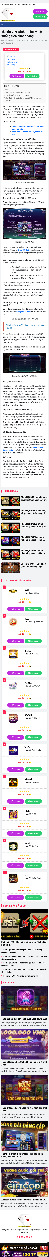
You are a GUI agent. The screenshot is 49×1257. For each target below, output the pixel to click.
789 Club (28, 683)
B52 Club (28, 843)
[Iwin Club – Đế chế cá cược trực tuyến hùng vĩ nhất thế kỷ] (13, 782)
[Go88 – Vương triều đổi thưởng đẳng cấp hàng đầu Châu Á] (13, 591)
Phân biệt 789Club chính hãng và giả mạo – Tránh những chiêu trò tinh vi (32, 538)
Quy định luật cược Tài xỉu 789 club (18, 95)
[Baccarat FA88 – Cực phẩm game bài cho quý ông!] (10, 567)
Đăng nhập (41, 16)
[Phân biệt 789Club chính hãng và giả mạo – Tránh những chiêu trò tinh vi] (10, 541)
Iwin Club (28, 779)
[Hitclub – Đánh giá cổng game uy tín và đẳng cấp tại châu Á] (13, 654)
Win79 (27, 747)
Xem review (34, 609)
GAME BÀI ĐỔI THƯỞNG (8, 40)
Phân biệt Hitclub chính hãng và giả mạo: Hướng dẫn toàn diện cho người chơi (34, 525)
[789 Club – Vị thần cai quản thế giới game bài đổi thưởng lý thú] (13, 686)
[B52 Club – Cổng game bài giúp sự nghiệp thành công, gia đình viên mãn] (13, 846)
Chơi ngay (18, 76)
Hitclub (27, 651)
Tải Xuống (33, 76)
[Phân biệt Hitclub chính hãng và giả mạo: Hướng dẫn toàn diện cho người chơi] (10, 528)
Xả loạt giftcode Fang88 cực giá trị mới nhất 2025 (24, 1199)
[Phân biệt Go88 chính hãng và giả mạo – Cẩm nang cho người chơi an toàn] (10, 514)
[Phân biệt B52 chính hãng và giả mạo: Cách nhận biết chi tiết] (10, 501)
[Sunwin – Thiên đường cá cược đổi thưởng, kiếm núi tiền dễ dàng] (13, 621)
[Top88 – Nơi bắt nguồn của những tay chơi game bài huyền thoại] (13, 878)
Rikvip (27, 811)
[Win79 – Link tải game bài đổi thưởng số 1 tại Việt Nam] (13, 750)
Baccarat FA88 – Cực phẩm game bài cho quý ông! (33, 565)
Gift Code (8, 982)
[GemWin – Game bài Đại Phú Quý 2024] (13, 718)
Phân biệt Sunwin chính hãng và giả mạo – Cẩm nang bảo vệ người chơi (34, 552)
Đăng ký (41, 11)
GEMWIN (28, 715)
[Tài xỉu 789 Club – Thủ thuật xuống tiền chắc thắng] (12, 60)
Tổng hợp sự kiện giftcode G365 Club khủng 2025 (24, 1019)
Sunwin (27, 619)
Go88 (26, 590)
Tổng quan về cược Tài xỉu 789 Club (18, 93)
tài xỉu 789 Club (23, 250)
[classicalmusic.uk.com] (24, 1220)
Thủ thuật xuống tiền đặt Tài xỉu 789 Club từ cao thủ (23, 98)
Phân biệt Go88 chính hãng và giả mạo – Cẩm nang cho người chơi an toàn (33, 512)
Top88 (27, 875)
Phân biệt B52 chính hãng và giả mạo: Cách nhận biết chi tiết (34, 498)
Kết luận (8, 101)
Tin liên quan (10, 491)
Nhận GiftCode (23, 71)
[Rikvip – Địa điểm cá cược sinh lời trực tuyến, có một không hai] (13, 814)
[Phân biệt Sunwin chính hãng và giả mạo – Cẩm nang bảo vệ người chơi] (10, 554)
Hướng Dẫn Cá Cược (23, 40)
